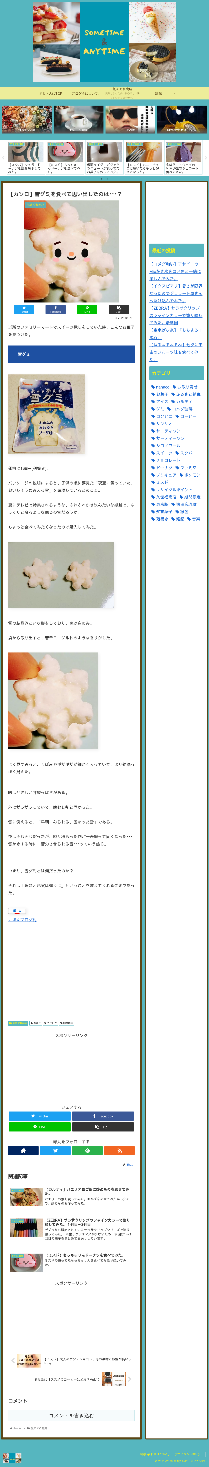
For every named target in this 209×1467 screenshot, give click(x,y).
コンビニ (51, 1023)
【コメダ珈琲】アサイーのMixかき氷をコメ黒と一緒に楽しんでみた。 (175, 271)
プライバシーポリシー (189, 1454)
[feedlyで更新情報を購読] (87, 1150)
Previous (3, 158)
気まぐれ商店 (19, 1023)
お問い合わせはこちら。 (155, 1454)
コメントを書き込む (71, 1415)
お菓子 (37, 1023)
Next (206, 158)
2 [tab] (108, 179)
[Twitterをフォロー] (55, 1150)
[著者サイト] (23, 1150)
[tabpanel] (26, 157)
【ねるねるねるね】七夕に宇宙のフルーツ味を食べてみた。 (175, 352)
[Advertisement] (71, 973)
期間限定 (67, 1023)
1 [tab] (101, 179)
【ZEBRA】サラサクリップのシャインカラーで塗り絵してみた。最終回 (175, 315)
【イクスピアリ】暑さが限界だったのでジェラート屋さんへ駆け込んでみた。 (175, 293)
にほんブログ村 (22, 919)
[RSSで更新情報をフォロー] (119, 1150)
